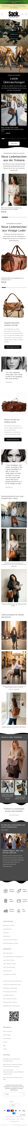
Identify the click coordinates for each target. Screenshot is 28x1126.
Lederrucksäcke (7, 970)
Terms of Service (7, 1031)
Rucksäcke (6, 932)
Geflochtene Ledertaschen (10, 988)
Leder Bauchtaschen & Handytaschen (13, 956)
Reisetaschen (6, 936)
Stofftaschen (14, 34)
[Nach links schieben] (10, 877)
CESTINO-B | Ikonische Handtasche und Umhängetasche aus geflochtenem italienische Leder (14, 564)
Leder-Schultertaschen (9, 967)
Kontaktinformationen (14, 1121)
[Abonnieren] (23, 1094)
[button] (2, 14)
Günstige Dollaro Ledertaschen (11, 1005)
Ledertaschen (14, 38)
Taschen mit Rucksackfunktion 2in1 (12, 981)
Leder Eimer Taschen (8, 960)
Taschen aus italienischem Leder (12, 984)
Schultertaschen (7, 929)
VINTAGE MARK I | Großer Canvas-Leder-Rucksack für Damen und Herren (7, 795)
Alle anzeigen (4, 829)
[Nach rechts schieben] (17, 877)
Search (5, 1049)
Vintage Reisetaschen (13, 439)
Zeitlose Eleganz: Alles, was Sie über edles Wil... (13, 852)
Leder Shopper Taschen (9, 963)
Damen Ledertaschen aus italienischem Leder (14, 605)
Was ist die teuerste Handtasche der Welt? (13, 1078)
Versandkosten (7, 1038)
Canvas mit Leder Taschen (10, 939)
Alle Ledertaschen (8, 953)
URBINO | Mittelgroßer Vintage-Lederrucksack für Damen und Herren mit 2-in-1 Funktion (13, 687)
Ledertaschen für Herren (9, 974)
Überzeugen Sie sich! (13, 347)
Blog (4, 1045)
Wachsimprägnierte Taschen (10, 943)
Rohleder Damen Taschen (10, 1002)
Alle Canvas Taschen (8, 925)
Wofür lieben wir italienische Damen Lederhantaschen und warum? (12, 1065)
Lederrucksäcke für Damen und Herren (14, 727)
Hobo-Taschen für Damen (10, 991)
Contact (5, 1042)
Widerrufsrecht (19, 1116)
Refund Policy (6, 1035)
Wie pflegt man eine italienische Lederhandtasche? (11, 1059)
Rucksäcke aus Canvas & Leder (20, 797)
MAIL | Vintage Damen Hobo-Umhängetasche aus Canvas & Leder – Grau (12, 129)
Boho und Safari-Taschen (10, 998)
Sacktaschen (12, 1116)
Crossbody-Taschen (8, 995)
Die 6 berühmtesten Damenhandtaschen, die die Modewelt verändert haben (13, 1072)
